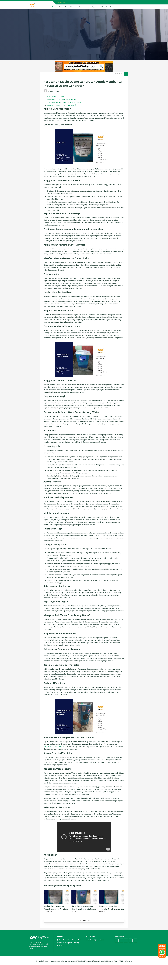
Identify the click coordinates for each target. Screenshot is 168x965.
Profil (61, 7)
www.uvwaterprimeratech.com (55, 746)
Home (54, 7)
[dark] (137, 6)
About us (95, 7)
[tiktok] (131, 940)
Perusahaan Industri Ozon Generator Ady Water (64, 102)
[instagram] (116, 2)
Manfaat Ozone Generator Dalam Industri (62, 99)
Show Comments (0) (84, 920)
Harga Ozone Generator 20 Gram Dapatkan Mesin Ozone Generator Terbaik (83, 907)
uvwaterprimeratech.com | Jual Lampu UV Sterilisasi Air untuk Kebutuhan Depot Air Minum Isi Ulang (83, 961)
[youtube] (119, 2)
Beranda (44, 74)
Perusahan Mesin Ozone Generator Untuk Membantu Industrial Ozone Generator (111, 907)
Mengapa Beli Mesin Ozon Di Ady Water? (61, 105)
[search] (134, 7)
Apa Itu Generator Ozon (55, 96)
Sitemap (73, 7)
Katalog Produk (106, 7)
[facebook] (111, 2)
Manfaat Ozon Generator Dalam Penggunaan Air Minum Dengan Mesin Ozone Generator (56, 907)
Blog (66, 7)
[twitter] (114, 2)
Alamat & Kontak (84, 7)
